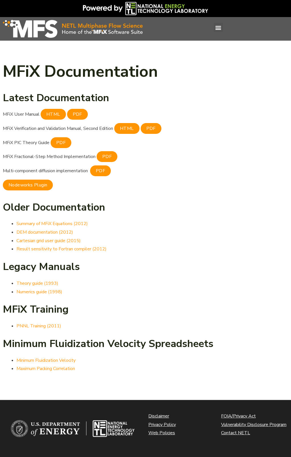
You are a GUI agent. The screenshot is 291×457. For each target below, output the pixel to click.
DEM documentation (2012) (44, 232)
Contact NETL (235, 433)
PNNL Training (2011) (38, 326)
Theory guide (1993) (37, 283)
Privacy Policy (162, 424)
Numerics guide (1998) (39, 292)
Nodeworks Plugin (28, 185)
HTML (53, 114)
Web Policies (161, 433)
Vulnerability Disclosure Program (253, 424)
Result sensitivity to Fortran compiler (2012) (61, 249)
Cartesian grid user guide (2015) (48, 241)
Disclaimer (158, 416)
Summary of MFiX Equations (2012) (52, 224)
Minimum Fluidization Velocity (46, 360)
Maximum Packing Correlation (45, 368)
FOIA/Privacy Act (238, 416)
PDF (77, 114)
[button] (218, 27)
